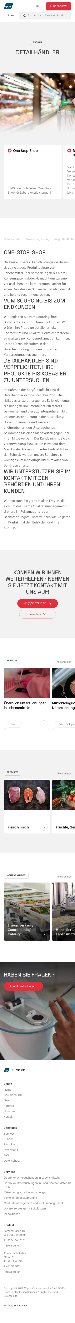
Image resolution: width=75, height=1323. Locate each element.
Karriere (9, 1106)
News (7, 1100)
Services (9, 1133)
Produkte (9, 1144)
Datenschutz (12, 1161)
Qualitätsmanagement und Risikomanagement (33, 1203)
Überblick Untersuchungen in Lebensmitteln (32, 1177)
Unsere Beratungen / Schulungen (25, 1208)
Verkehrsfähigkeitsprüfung (20, 1198)
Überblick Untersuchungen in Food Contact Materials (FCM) (37, 1185)
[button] (39, 6)
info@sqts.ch (12, 1245)
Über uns (9, 1111)
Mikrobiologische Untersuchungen (25, 1192)
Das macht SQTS (14, 1095)
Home (7, 1089)
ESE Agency (20, 1305)
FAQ (6, 1155)
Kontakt (8, 1116)
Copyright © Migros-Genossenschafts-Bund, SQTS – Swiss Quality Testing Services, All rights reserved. (35, 1290)
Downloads (11, 1150)
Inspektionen (12, 1214)
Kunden (8, 1139)
